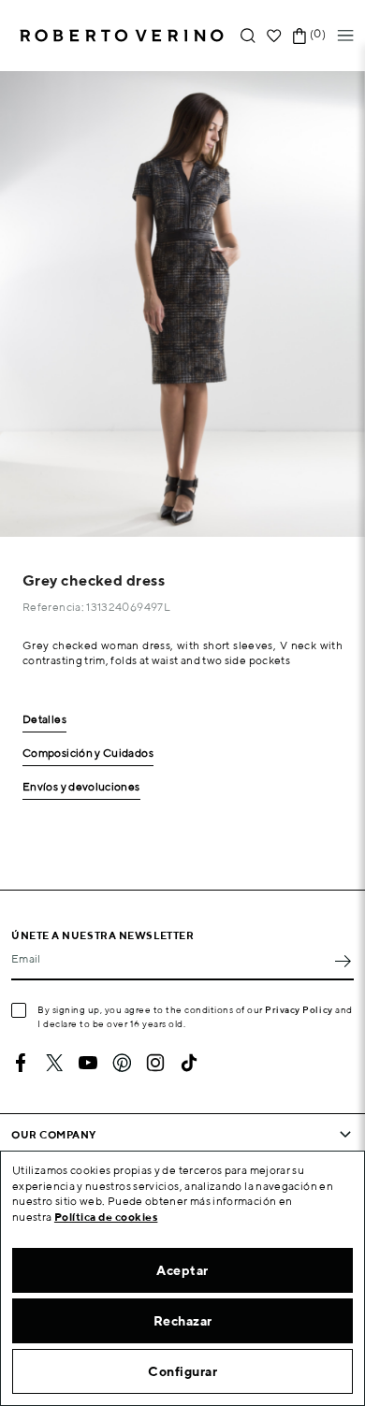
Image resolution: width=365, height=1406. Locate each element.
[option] (182, 304)
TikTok (189, 1062)
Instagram (155, 1062)
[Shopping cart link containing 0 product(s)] (299, 36)
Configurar (182, 1371)
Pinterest (121, 1062)
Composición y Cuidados (87, 753)
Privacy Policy (299, 1009)
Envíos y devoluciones (81, 787)
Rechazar (182, 1320)
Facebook (20, 1062)
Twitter (54, 1062)
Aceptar (182, 1270)
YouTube (88, 1062)
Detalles (44, 720)
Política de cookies (106, 1217)
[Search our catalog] (248, 36)
